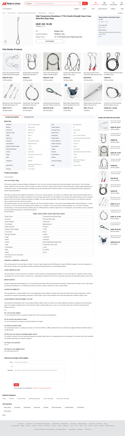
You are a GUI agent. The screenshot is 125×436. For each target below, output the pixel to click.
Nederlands (65, 425)
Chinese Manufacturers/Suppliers (42, 423)
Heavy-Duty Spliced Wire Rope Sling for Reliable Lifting (115, 185)
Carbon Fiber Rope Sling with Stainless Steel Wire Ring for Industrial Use (115, 147)
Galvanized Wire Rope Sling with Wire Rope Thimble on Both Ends (115, 224)
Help (93, 9)
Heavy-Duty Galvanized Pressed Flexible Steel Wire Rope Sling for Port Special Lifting (115, 121)
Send (16, 385)
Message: (10, 370)
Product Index (92, 423)
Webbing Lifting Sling (34, 398)
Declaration (80, 429)
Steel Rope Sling (69, 407)
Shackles (11, 398)
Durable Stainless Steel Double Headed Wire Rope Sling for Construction (115, 134)
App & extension (102, 9)
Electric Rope (7, 407)
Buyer (84, 9)
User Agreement (72, 429)
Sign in (121, 4)
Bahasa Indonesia (110, 425)
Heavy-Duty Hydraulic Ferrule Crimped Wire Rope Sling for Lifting (115, 172)
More (100, 36)
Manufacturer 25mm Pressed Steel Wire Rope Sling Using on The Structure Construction (115, 198)
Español (28, 425)
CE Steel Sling (80, 407)
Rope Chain (37, 407)
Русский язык (47, 425)
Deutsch (59, 425)
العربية (71, 425)
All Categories (7, 9)
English (22, 425)
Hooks (4, 398)
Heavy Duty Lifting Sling (63, 398)
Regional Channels (82, 423)
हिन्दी (85, 425)
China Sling (17, 407)
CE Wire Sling (7, 411)
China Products (29, 423)
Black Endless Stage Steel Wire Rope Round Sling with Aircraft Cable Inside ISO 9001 (115, 236)
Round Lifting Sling (48, 398)
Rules (122, 9)
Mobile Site (99, 423)
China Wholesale (55, 423)
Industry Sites (73, 423)
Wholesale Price (65, 423)
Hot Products (21, 423)
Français (40, 425)
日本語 (81, 425)
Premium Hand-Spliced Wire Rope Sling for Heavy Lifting (115, 160)
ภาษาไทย (90, 425)
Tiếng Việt (101, 425)
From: (11, 362)
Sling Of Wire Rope (56, 407)
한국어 (76, 425)
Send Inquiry (50, 41)
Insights (105, 423)
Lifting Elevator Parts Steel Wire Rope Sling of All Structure (115, 211)
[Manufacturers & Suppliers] (11, 3)
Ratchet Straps (21, 398)
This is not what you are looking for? (23, 388)
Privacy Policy (88, 429)
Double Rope (27, 407)
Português (34, 425)
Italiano (54, 425)
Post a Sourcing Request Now (42, 388)
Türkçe (95, 425)
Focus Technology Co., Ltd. (51, 429)
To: (12, 366)
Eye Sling (46, 407)
